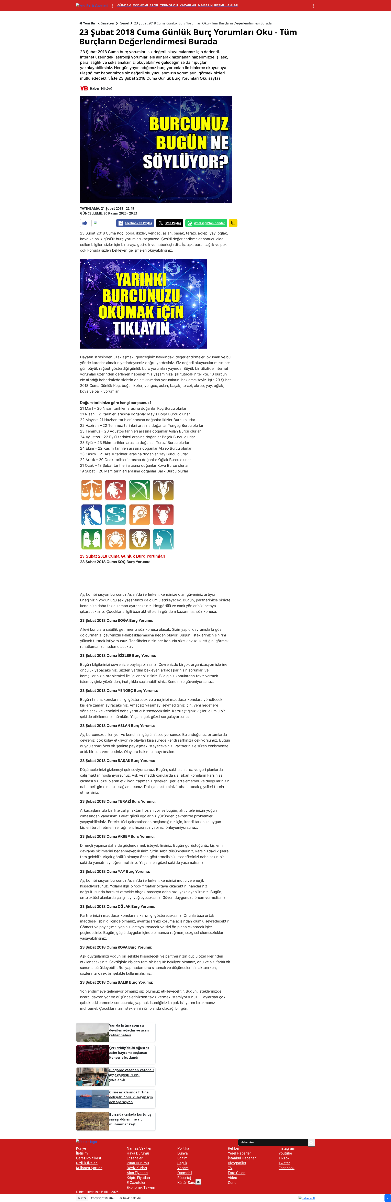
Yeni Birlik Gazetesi (98, 23)
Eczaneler (135, 1158)
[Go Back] (387, 1198)
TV (230, 1168)
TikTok (284, 1158)
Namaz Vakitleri (139, 1148)
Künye (81, 1148)
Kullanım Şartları (89, 1168)
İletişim (82, 1153)
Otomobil (184, 1173)
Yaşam (183, 1168)
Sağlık (182, 1163)
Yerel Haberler (239, 1153)
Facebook (286, 1168)
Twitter (284, 1163)
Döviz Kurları (137, 1168)
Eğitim (182, 1158)
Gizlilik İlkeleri (87, 1163)
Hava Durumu (138, 1153)
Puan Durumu (138, 1163)
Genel (124, 23)
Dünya (182, 1153)
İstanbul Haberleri (242, 1158)
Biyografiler (237, 1163)
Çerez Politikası (88, 1158)
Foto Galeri (236, 1173)
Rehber (233, 1148)
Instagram (287, 1148)
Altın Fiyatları (137, 1173)
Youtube (285, 1153)
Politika (183, 1148)
